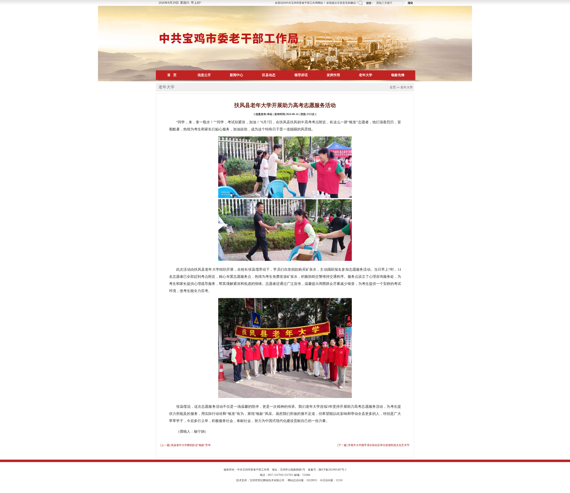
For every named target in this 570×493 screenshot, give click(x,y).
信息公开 (204, 75)
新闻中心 (236, 75)
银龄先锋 (398, 75)
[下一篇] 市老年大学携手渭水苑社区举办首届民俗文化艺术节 (373, 445)
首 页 (172, 75)
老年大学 (365, 75)
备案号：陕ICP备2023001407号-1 (327, 469)
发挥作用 (333, 75)
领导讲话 (301, 75)
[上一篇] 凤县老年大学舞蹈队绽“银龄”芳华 (186, 445)
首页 (393, 87)
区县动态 (268, 75)
